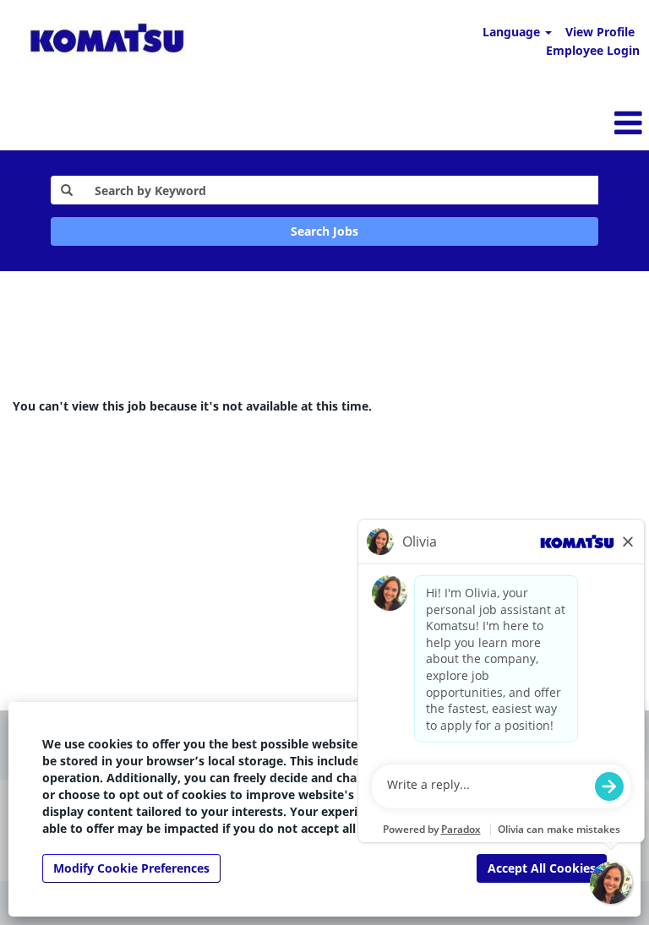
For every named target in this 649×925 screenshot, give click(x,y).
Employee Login (593, 50)
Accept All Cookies (542, 868)
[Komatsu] (106, 40)
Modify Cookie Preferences (131, 868)
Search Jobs (324, 231)
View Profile (600, 32)
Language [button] (513, 32)
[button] (432, 122)
